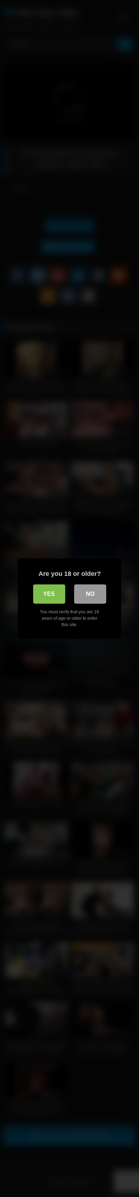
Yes (49, 594)
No (90, 594)
